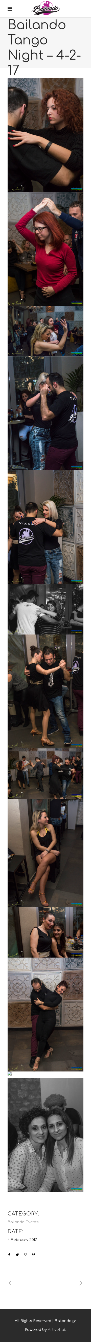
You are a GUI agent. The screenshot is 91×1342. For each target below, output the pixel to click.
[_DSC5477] (45, 249)
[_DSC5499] (45, 853)
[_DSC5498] (45, 773)
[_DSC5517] (45, 1074)
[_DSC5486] (45, 413)
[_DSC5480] (45, 331)
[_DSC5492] (45, 609)
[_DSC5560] (45, 1135)
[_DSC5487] (45, 527)
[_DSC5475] (45, 135)
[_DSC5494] (45, 691)
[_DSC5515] (45, 1014)
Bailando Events (23, 1222)
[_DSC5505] (45, 932)
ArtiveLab (57, 1330)
